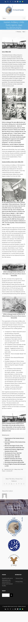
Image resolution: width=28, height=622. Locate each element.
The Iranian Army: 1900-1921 (12, 457)
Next (23, 31)
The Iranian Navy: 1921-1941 (12, 455)
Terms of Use (19, 578)
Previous (19, 31)
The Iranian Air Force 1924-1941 (13, 453)
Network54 (14, 275)
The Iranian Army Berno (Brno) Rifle (14, 462)
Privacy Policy (19, 581)
